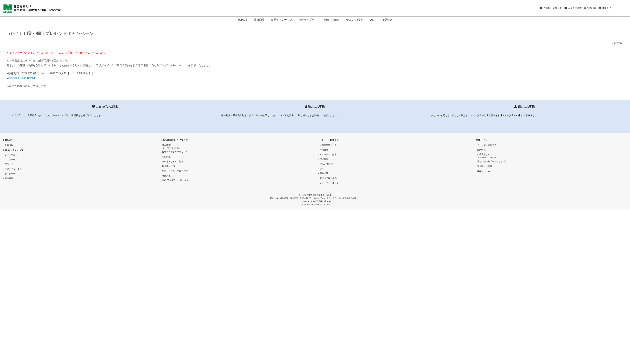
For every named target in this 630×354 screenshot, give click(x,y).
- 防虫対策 (166, 157)
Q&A (372, 19)
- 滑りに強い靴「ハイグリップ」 (491, 161)
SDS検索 (591, 8)
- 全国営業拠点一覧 (327, 145)
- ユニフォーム (10, 159)
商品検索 (387, 19)
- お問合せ (323, 149)
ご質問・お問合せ (552, 8)
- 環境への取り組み (327, 178)
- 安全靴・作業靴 (484, 166)
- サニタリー (9, 173)
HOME (8, 140)
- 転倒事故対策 (168, 166)
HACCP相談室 (354, 19)
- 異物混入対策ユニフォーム (174, 152)
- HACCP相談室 (325, 164)
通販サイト (608, 8)
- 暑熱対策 (166, 175)
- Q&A (321, 168)
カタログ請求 (574, 8)
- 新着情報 (8, 145)
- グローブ (8, 164)
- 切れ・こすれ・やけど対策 (174, 171)
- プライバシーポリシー (329, 183)
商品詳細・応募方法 (20, 78)
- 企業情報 (481, 149)
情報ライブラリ (308, 19)
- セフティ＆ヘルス (12, 169)
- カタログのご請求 (327, 154)
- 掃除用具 (8, 178)
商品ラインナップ (281, 19)
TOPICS (242, 19)
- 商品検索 (323, 173)
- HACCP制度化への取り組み (175, 180)
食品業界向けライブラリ (175, 140)
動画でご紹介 (331, 19)
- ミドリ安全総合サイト (487, 145)
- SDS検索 (323, 159)
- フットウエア (10, 155)
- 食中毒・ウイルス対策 (172, 161)
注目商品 (259, 19)
